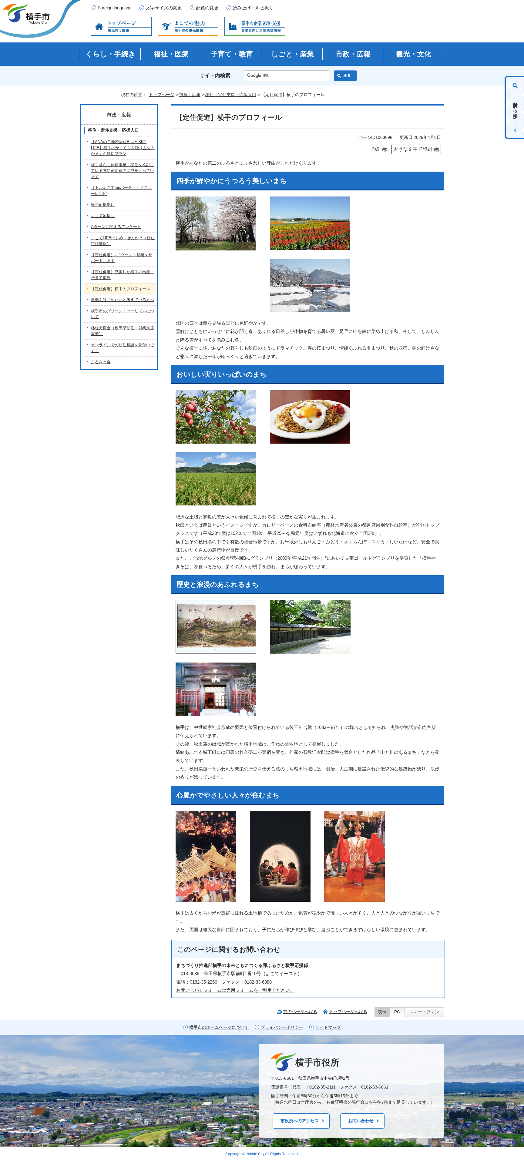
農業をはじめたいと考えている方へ (122, 299)
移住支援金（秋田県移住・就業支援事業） (122, 331)
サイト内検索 (215, 76)
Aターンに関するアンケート (116, 226)
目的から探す (515, 107)
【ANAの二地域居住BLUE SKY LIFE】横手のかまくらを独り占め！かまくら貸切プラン (123, 147)
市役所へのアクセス (299, 1120)
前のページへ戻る (300, 1011)
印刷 (376, 149)
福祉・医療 (171, 54)
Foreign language (115, 7)
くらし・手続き (111, 54)
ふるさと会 (101, 362)
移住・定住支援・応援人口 (230, 94)
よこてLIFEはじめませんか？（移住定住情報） (123, 241)
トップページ (161, 94)
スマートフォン (424, 1012)
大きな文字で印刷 (412, 149)
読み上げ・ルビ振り (253, 7)
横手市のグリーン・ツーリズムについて (122, 314)
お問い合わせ (361, 1120)
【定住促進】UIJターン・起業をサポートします (121, 258)
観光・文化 (413, 54)
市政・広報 (353, 54)
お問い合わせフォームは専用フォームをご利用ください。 (235, 990)
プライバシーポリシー (282, 1027)
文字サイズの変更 (164, 7)
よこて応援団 (103, 215)
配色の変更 (207, 7)
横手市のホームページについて (219, 1027)
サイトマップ (328, 1027)
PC (397, 1012)
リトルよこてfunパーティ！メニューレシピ (121, 190)
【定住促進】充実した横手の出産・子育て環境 (122, 275)
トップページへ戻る (348, 1011)
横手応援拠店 (103, 204)
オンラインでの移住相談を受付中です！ (122, 348)
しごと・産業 (292, 54)
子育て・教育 (232, 54)
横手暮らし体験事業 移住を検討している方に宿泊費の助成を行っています (122, 171)
